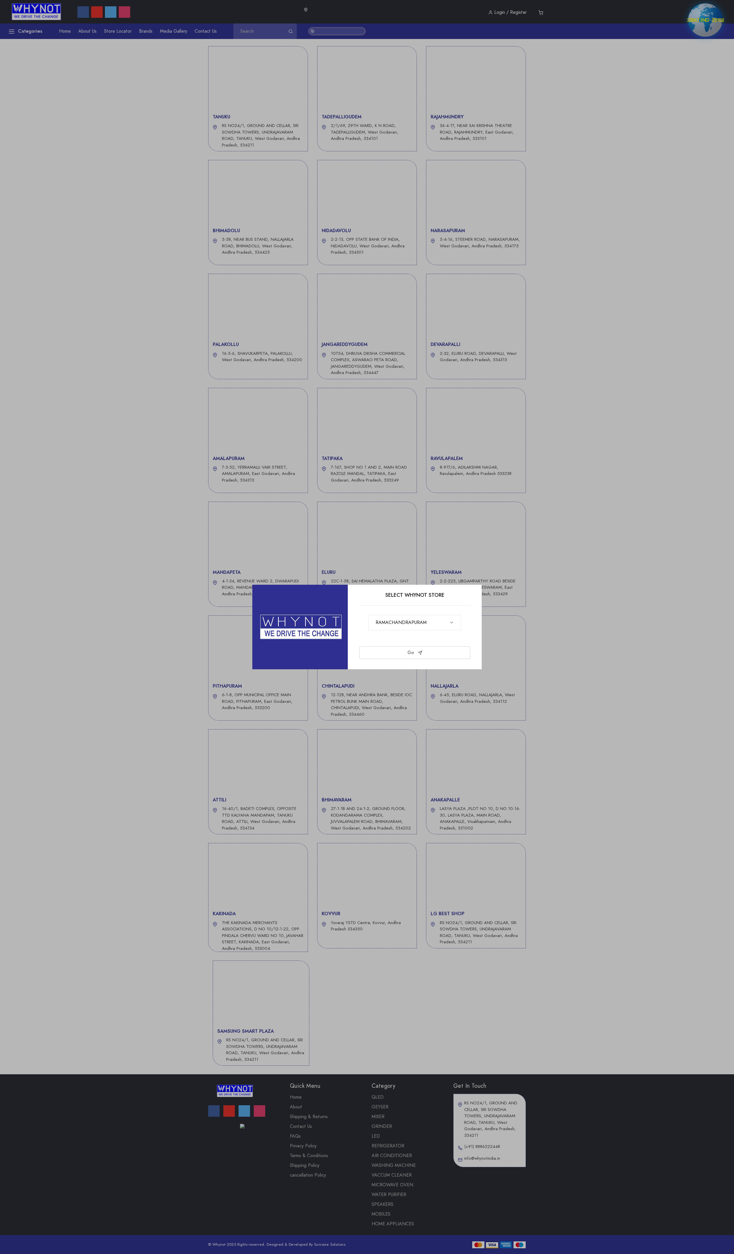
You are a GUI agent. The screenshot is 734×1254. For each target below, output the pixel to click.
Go (411, 652)
